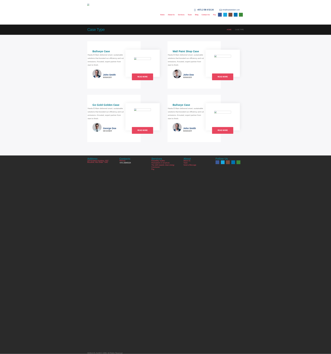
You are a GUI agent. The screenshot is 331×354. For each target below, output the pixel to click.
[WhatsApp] (241, 15)
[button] (242, 10)
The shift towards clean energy (162, 165)
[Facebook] (220, 15)
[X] (225, 15)
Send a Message (189, 165)
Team (190, 15)
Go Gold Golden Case (105, 104)
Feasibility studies (158, 161)
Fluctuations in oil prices (160, 163)
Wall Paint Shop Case (186, 51)
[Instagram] (230, 15)
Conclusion (155, 167)
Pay (214, 15)
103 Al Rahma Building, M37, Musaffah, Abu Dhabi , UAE (98, 161)
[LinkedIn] (236, 15)
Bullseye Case (101, 51)
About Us (171, 15)
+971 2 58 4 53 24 (205, 10)
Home (162, 15)
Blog (196, 15)
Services (181, 15)
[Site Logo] (95, 12)
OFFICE (122, 161)
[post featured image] (142, 63)
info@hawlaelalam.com (231, 10)
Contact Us (206, 15)
